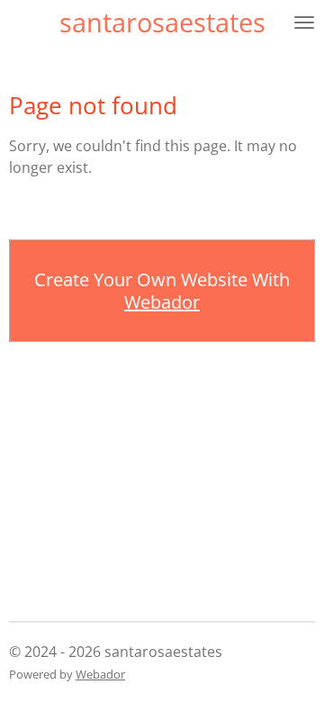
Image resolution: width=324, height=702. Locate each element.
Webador (162, 302)
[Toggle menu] (304, 22)
